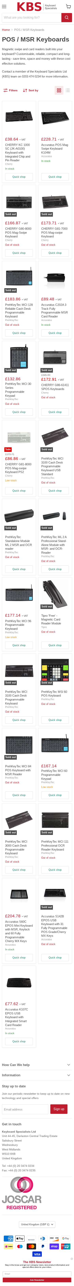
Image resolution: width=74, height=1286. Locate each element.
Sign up (58, 1109)
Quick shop (18, 176)
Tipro (44, 627)
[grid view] (59, 90)
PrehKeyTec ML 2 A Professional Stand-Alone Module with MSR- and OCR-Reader (54, 544)
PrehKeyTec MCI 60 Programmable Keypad (54, 774)
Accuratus (46, 156)
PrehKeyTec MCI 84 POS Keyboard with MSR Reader (18, 770)
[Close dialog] (72, 1259)
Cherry (8, 164)
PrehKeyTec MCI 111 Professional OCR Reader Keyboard (54, 845)
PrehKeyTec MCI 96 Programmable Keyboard (18, 624)
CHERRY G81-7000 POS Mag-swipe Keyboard (54, 232)
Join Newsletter (37, 1280)
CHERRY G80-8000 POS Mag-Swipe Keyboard (18, 232)
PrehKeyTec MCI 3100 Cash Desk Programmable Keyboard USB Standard (52, 466)
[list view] (67, 90)
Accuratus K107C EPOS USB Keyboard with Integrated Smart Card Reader (16, 1017)
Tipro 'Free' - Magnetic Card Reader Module (51, 619)
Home (6, 29)
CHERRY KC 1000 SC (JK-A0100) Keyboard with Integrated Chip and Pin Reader (17, 152)
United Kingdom (35, 1224)
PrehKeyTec (11, 320)
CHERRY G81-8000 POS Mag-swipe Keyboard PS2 (18, 468)
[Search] (66, 17)
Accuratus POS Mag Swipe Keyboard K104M (54, 148)
